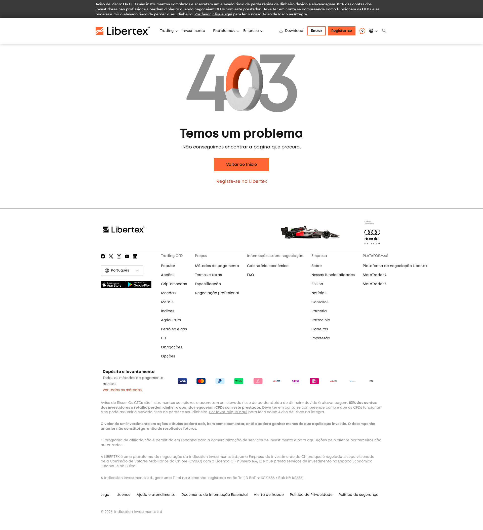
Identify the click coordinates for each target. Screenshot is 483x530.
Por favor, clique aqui (213, 14)
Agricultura (171, 320)
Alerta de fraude (269, 494)
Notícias (318, 293)
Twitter (111, 259)
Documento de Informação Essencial (214, 494)
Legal (105, 494)
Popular (168, 266)
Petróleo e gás (174, 329)
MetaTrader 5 (374, 284)
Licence (123, 494)
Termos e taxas (208, 275)
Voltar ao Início (241, 165)
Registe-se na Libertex (241, 182)
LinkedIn (135, 259)
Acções (167, 275)
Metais (167, 302)
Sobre (316, 266)
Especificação (208, 284)
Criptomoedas (174, 284)
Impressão (320, 338)
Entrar (316, 30)
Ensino (317, 284)
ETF (164, 338)
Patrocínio (320, 320)
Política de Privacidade (311, 494)
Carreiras (319, 329)
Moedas (168, 293)
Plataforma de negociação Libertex (395, 266)
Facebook (102, 259)
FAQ (250, 275)
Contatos (319, 302)
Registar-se (341, 30)
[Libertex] (126, 31)
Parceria (319, 311)
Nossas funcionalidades (333, 275)
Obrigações (171, 347)
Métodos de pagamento (217, 266)
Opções (168, 356)
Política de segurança (359, 494)
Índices (167, 311)
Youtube (127, 259)
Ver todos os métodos (122, 390)
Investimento (193, 30)
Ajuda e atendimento (156, 494)
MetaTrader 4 (375, 275)
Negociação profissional (217, 293)
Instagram (119, 259)
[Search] (384, 31)
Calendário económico (268, 266)
